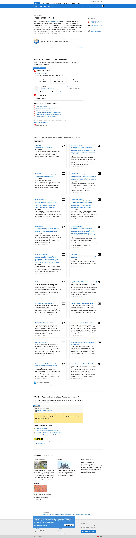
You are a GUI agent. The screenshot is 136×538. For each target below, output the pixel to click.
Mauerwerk (69, 514)
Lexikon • (35, 10)
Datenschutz (60, 530)
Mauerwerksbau (76, 514)
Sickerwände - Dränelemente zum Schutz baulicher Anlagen (49, 112)
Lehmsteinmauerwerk (60, 514)
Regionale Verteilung (45, 91)
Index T (39, 10)
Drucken (53, 47)
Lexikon (37, 3)
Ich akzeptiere (69, 525)
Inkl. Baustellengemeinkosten (75, 86)
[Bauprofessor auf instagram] (41, 531)
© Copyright (80, 47)
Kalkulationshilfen (56, 3)
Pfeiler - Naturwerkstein (41, 74)
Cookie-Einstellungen (62, 533)
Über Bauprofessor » (45, 43)
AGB (58, 531)
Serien (78, 3)
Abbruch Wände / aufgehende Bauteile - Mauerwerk (47, 108)
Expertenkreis (36, 528)
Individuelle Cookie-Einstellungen (41, 525)
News (73, 3)
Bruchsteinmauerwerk (48, 514)
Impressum (60, 528)
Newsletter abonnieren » (88, 531)
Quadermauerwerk (85, 514)
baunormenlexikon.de (69, 385)
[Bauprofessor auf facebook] (39, 531)
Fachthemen (66, 3)
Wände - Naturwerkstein (41, 106)
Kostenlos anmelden (95, 1)
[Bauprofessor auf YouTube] (43, 531)
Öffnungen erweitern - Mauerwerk (43, 110)
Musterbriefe (46, 3)
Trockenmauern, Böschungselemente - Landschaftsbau (48, 114)
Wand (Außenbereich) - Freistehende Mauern (46, 116)
